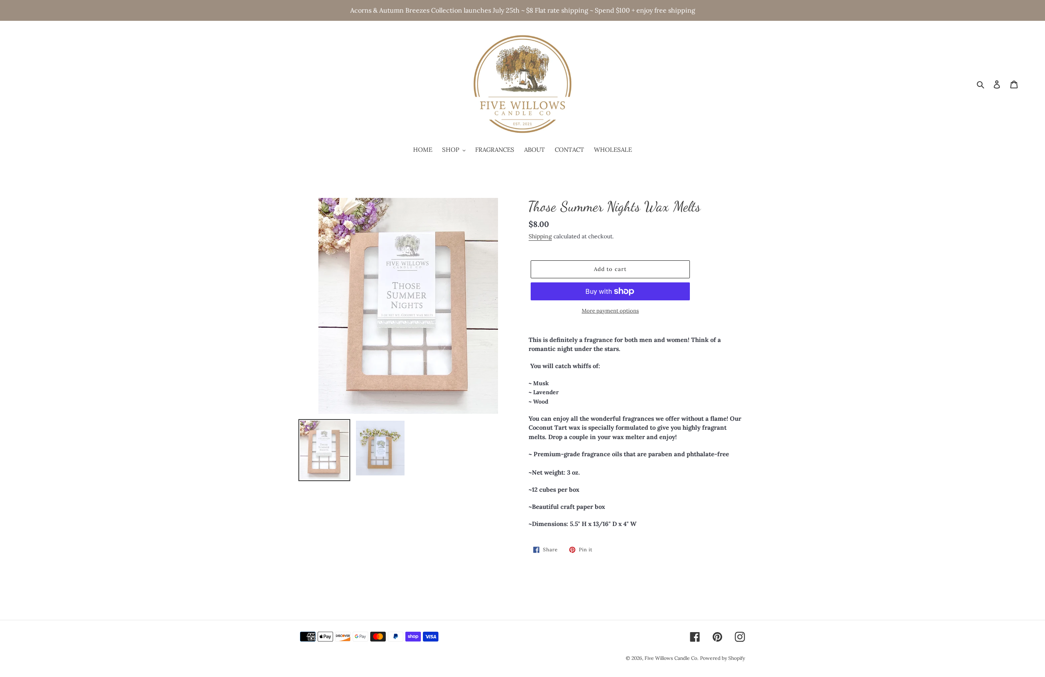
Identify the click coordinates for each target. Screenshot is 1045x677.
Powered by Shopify (722, 658)
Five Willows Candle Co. (671, 658)
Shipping (540, 236)
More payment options (610, 310)
